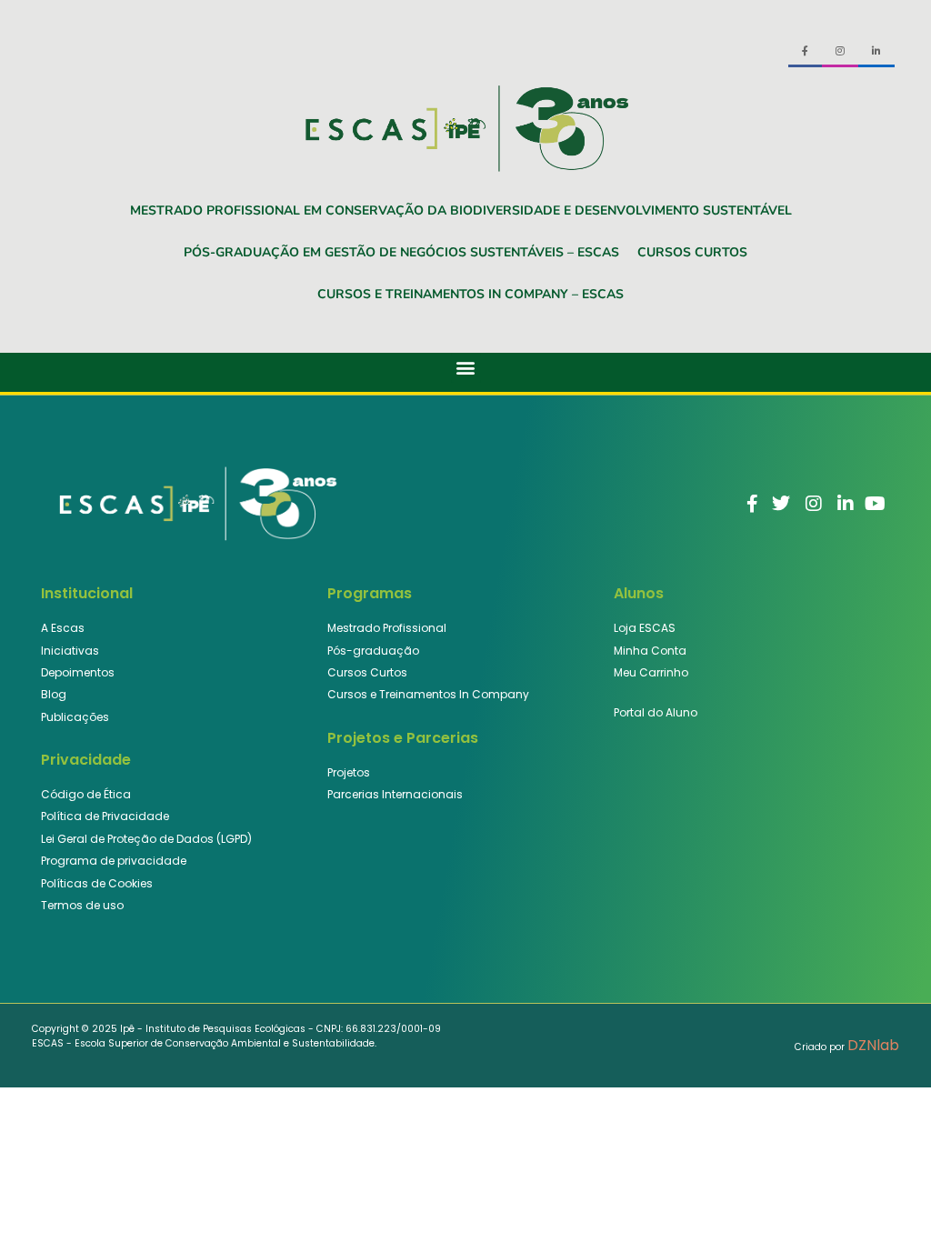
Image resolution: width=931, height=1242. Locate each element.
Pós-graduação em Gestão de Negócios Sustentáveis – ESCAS (401, 252)
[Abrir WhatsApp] (885, 1196)
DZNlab (873, 1045)
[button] (466, 368)
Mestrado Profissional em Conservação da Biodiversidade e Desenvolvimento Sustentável (461, 210)
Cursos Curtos (692, 252)
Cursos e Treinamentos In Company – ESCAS (470, 294)
